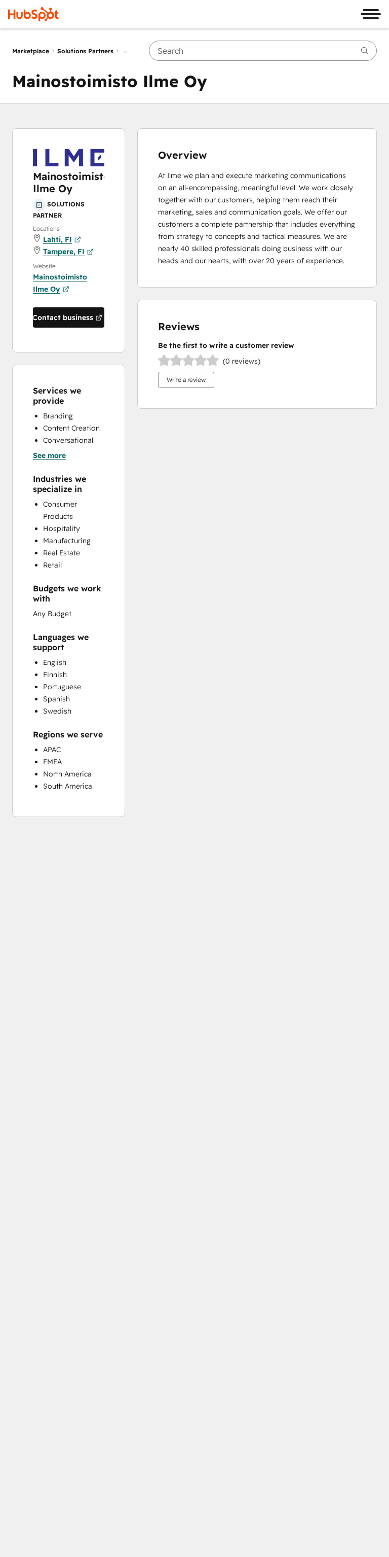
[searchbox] (263, 51)
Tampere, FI (64, 251)
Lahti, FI (57, 239)
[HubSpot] (33, 14)
